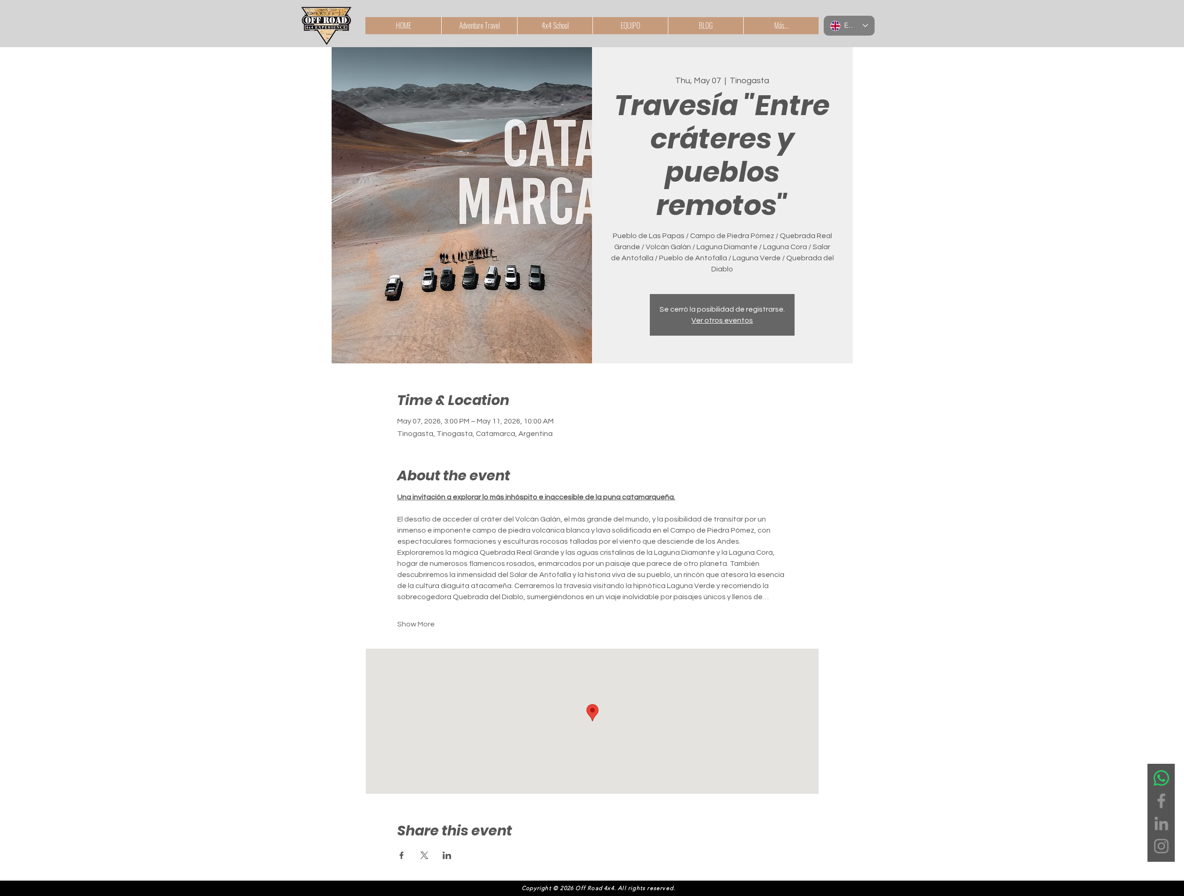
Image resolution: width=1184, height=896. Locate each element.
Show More (416, 624)
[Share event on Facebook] (401, 855)
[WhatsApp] (1161, 778)
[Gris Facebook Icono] (1161, 800)
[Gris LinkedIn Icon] (1161, 823)
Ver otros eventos (722, 320)
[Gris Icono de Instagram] (1161, 846)
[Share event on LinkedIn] (447, 855)
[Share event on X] (424, 855)
